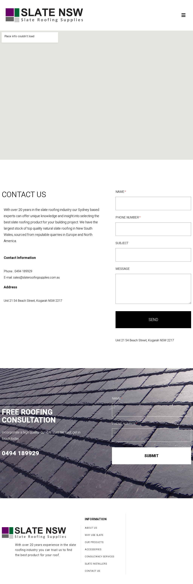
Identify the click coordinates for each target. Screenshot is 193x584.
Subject (122, 243)
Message (123, 269)
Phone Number (128, 218)
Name (120, 192)
